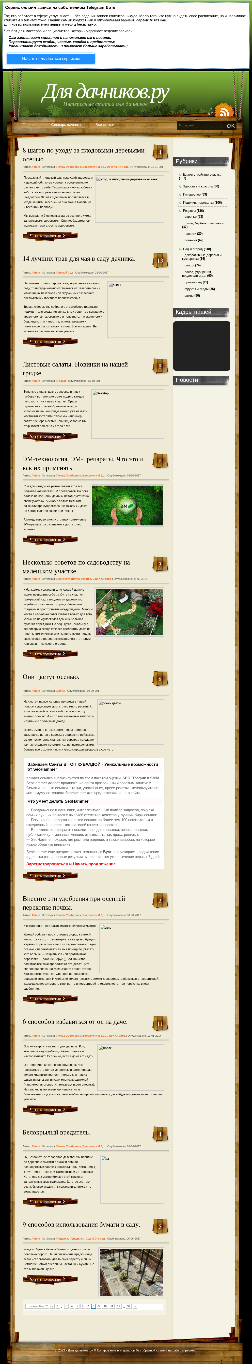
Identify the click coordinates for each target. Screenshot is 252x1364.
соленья (191, 240)
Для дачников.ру (105, 91)
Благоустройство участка (73, 578)
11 (111, 1306)
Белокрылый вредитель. (56, 1132)
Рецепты (189, 211)
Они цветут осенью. (51, 676)
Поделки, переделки (70, 1238)
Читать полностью (45, 235)
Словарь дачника (66, 125)
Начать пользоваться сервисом (51, 59)
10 (105, 1306)
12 (118, 1306)
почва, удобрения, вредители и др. (80, 166)
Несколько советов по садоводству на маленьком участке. (76, 566)
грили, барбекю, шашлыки (204, 223)
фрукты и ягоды (118, 166)
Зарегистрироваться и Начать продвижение (71, 864)
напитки (190, 233)
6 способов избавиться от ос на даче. (75, 1021)
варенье (191, 216)
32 (128, 1306)
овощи (61, 380)
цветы (60, 690)
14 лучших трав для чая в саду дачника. (79, 258)
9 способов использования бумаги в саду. (82, 1224)
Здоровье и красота (198, 186)
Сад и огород (102, 578)
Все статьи (104, 125)
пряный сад (64, 272)
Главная (29, 125)
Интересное (192, 194)
